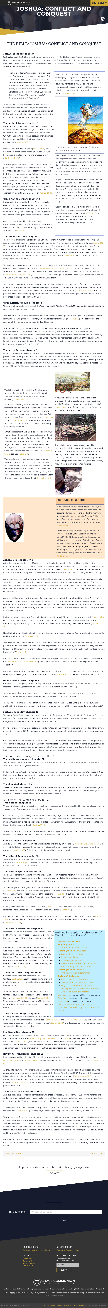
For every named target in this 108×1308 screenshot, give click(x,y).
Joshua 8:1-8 (98, 617)
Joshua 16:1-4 (60, 894)
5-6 (73, 93)
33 (59, 1039)
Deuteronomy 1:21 (47, 268)
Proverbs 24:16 (15, 662)
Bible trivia (63, 1001)
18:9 (29, 275)
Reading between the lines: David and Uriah (81, 989)
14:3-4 (67, 1039)
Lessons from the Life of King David (77, 982)
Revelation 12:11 (44, 478)
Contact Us (28, 1266)
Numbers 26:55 (82, 844)
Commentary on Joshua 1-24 (74, 948)
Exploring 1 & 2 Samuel (68, 976)
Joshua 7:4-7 (67, 569)
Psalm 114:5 (21, 231)
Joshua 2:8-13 (46, 193)
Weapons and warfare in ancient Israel (78, 963)
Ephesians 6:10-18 (30, 662)
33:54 (92, 844)
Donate (54, 1173)
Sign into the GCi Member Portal (36, 1250)
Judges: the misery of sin (72, 954)
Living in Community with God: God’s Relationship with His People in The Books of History (78, 1008)
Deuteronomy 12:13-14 (84, 1076)
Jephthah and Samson (71, 960)
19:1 (33, 275)
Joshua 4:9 (69, 256)
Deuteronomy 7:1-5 (12, 923)
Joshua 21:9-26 (21, 1042)
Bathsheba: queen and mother (75, 992)
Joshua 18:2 (17, 979)
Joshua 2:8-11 (38, 149)
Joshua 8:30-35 (64, 674)
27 (37, 636)
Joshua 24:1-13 (23, 1111)
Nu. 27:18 (89, 213)
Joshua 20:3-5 (57, 1023)
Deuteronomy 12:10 (12, 275)
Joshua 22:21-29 (18, 1083)
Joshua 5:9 (74, 319)
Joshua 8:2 (30, 636)
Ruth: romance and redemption (75, 973)
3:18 (57, 268)
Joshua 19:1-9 (42, 998)
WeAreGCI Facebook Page (68, 1250)
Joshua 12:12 (52, 907)
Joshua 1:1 (66, 93)
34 (27, 1083)
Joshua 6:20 (61, 407)
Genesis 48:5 (9, 891)
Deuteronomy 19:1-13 (74, 1020)
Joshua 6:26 (62, 526)
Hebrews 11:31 (22, 142)
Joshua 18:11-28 (20, 998)
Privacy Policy (29, 1263)
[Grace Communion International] (18, 3)
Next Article (96, 1154)
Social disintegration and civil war (76, 967)
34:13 (97, 844)
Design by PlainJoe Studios (15, 1305)
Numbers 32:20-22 (11, 1060)
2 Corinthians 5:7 (19, 420)
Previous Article (13, 1154)
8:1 (64, 268)
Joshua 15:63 (39, 825)
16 (18, 158)
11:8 (67, 268)
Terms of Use (29, 1261)
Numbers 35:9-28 (52, 1020)
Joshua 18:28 (21, 863)
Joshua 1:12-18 (30, 1060)
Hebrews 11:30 (22, 400)
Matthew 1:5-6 (10, 158)
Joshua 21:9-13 (19, 850)
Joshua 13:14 (51, 1039)
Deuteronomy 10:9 (36, 1039)
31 (71, 268)
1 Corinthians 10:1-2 (84, 291)
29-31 (24, 275)
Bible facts (62, 998)
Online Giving (99, 3)
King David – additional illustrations (77, 986)
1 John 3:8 (23, 454)
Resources (27, 1259)
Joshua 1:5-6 (19, 967)
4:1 (61, 268)
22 (95, 213)
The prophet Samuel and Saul (74, 979)
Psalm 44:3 (21, 652)
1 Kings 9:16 (66, 910)
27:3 (38, 275)
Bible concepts (64, 995)
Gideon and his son (69, 957)
